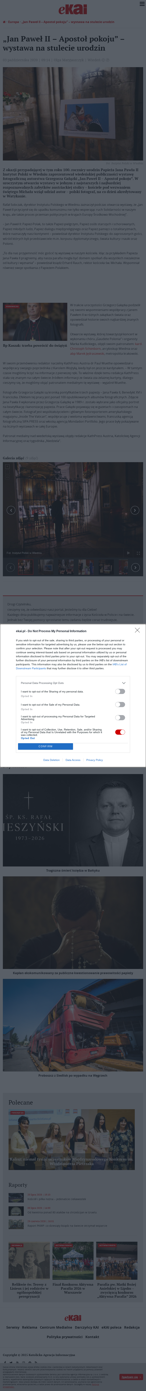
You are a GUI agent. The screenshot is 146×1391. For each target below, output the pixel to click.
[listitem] (73, 683)
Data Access (73, 759)
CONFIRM (46, 746)
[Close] (138, 631)
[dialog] (73, 695)
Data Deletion (51, 759)
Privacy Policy (94, 759)
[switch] (120, 691)
